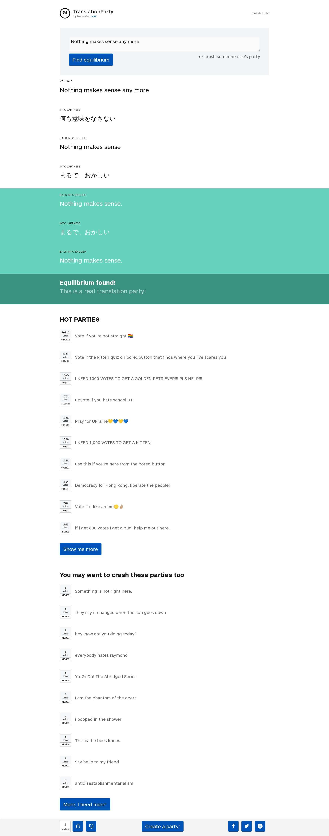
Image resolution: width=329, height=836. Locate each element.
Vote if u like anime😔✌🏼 (99, 506)
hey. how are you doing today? (106, 633)
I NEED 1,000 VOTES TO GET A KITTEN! (113, 442)
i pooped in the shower (98, 719)
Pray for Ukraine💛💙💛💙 (101, 421)
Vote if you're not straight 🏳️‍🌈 (104, 335)
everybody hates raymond (101, 655)
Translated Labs (259, 12)
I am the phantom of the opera (106, 697)
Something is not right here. (103, 591)
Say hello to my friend (97, 761)
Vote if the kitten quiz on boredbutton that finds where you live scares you (150, 357)
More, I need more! (85, 804)
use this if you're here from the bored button (120, 463)
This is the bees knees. (98, 740)
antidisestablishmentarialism (104, 783)
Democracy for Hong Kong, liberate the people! (122, 485)
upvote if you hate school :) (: (104, 399)
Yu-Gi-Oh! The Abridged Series (106, 676)
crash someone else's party (232, 56)
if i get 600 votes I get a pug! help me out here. (122, 527)
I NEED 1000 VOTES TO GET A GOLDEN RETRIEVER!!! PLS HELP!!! (138, 378)
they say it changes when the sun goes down (120, 612)
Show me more (80, 549)
